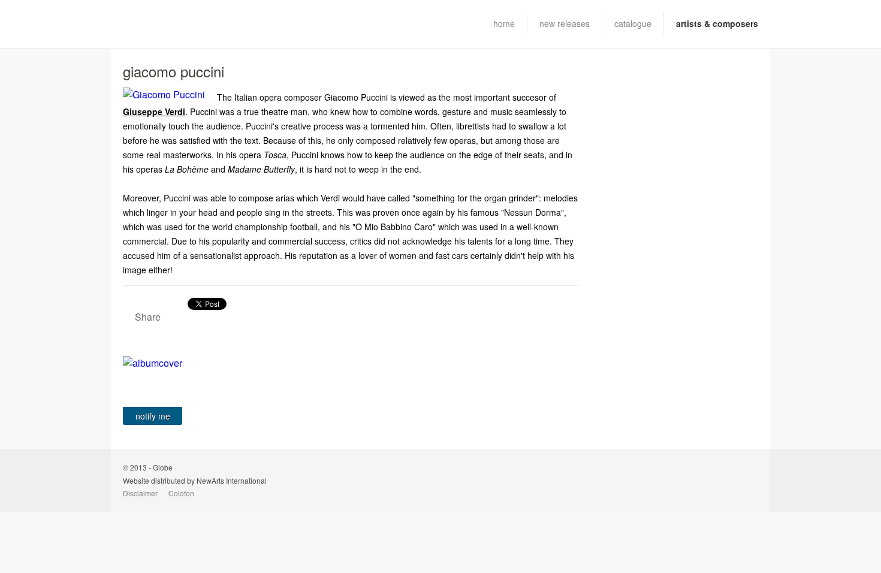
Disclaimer (140, 493)
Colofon (181, 493)
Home (504, 23)
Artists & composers (717, 23)
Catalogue (632, 23)
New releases (564, 23)
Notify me (152, 416)
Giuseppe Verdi (154, 111)
